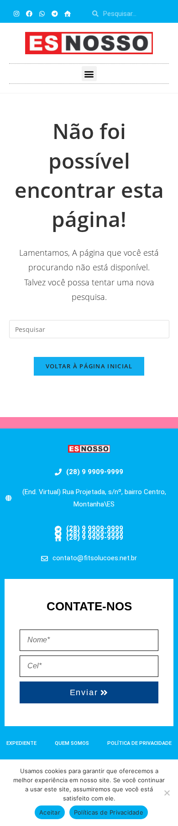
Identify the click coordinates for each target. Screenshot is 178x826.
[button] (89, 73)
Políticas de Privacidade (108, 812)
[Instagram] (16, 13)
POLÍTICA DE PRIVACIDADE (139, 743)
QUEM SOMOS (72, 743)
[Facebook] (29, 13)
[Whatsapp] (42, 13)
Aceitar (49, 812)
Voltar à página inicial (89, 366)
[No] (166, 792)
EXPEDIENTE (21, 743)
